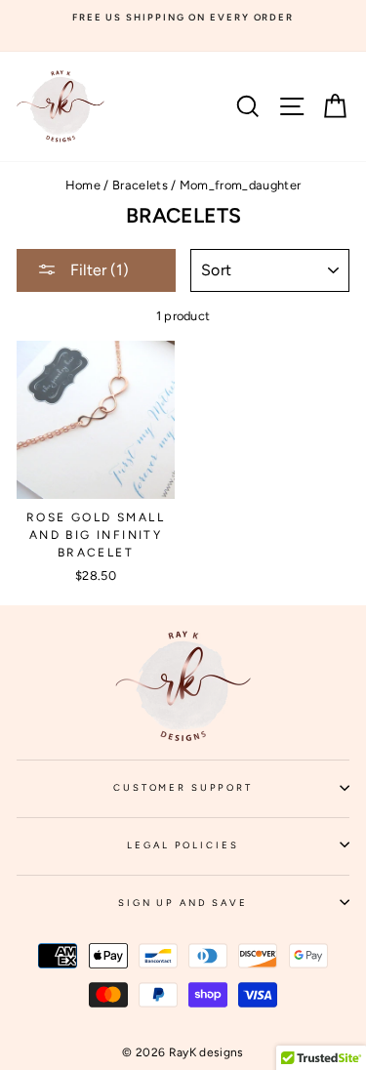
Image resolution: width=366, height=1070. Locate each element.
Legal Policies (238, 851)
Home (83, 185)
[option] (183, 17)
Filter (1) (97, 270)
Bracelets (140, 185)
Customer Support (231, 793)
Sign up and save (233, 909)
